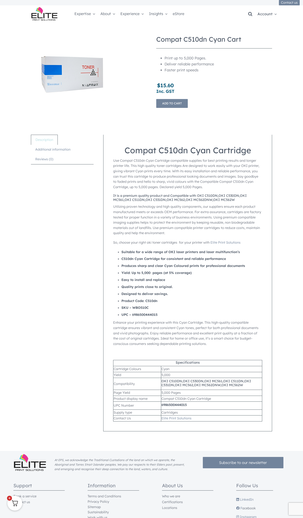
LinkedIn (246, 499)
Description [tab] (44, 140)
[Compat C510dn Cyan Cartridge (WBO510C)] (72, 74)
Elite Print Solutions (225, 242)
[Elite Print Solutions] (44, 9)
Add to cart (172, 103)
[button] (250, 14)
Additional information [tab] (52, 149)
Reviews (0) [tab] (44, 159)
